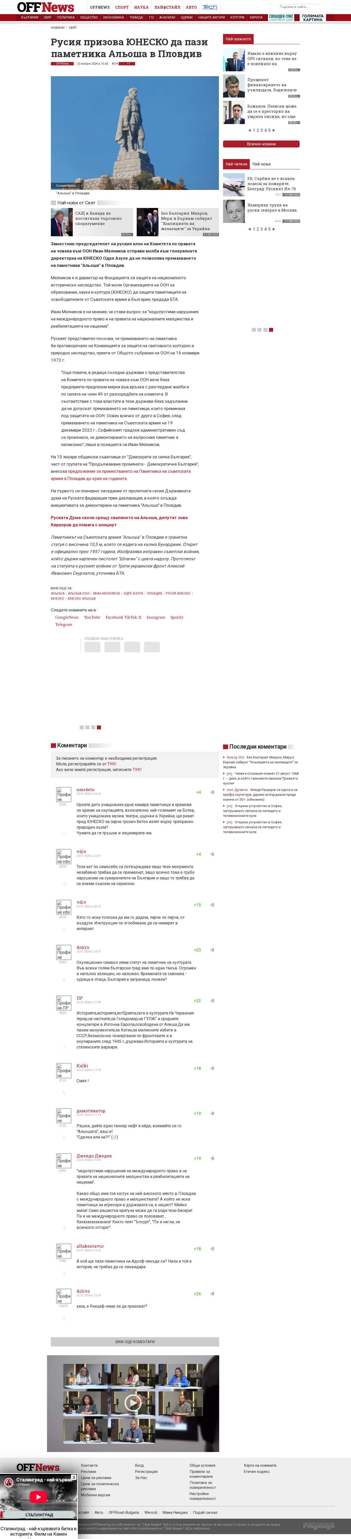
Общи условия (202, 1465)
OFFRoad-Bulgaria (124, 1512)
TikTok (130, 617)
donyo (83, 947)
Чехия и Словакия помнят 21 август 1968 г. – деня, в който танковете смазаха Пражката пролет (261, 778)
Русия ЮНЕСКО (178, 593)
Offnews (100, 7)
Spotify (176, 617)
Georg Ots (235, 757)
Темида (136, 17)
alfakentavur (90, 1246)
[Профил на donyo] (64, 958)
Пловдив (155, 593)
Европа (256, 17)
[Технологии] (210, 8)
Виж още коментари (135, 1342)
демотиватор (91, 1110)
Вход (139, 1465)
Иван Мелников (106, 593)
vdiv (81, 851)
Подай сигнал (205, 1512)
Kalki (82, 1065)
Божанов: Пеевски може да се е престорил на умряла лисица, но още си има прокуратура (272, 113)
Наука (141, 7)
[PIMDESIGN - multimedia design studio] (317, 1528)
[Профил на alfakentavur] (64, 1256)
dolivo (83, 1291)
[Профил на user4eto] (64, 800)
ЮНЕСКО (57, 598)
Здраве (187, 17)
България (29, 17)
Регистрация (146, 1471)
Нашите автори (211, 17)
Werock (150, 1512)
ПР (80, 998)
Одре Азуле (134, 593)
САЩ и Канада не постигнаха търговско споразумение (98, 218)
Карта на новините (260, 1465)
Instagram (155, 617)
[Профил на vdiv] (64, 862)
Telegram (63, 624)
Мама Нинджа (175, 1512)
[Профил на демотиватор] (64, 1121)
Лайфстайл (167, 7)
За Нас (141, 1477)
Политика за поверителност (203, 1485)
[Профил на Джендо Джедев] (64, 1166)
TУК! (111, 764)
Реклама (88, 1471)
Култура (237, 17)
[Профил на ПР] (64, 1008)
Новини (57, 28)
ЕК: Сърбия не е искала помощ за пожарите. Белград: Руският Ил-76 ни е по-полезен (271, 186)
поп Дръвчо (237, 790)
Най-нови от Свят (76, 203)
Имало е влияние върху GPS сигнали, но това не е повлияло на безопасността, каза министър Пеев (272, 63)
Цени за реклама (96, 1477)
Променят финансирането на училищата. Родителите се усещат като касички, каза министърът (272, 90)
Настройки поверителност (203, 1496)
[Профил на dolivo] (64, 1301)
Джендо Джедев (94, 1155)
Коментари (72, 745)
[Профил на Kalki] (64, 1076)
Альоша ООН (79, 593)
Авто (191, 7)
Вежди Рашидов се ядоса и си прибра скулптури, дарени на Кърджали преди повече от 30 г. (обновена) (260, 794)
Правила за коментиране (201, 1474)
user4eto (85, 789)
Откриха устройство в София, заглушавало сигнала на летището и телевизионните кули (252, 811)
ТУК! (137, 769)
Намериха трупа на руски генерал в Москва (272, 207)
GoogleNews (66, 617)
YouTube (91, 617)
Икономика (113, 17)
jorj (230, 773)
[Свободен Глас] (281, 18)
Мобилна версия (95, 1495)
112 (151, 17)
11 (128, 63)
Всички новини (261, 144)
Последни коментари (258, 746)
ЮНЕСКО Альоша (82, 598)
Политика (66, 17)
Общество (89, 17)
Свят (48, 17)
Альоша (57, 593)
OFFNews (62, 63)
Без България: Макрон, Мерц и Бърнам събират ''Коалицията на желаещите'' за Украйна (186, 221)
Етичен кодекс (257, 1471)
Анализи (167, 17)
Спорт (122, 7)
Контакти (89, 1465)
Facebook (114, 617)
